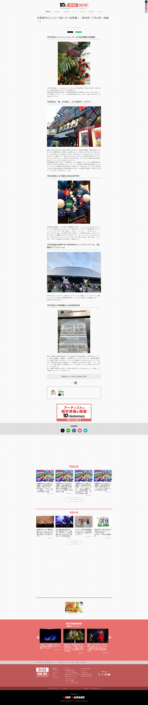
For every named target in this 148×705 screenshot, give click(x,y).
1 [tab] (68, 656)
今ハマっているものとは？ (72, 682)
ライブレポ (66, 11)
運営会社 (65, 688)
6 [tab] (80, 656)
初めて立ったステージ (71, 676)
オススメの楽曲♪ (69, 680)
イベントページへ (74, 499)
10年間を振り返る (70, 670)
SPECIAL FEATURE (86, 676)
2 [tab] (70, 656)
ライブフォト (84, 672)
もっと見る (74, 542)
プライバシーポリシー (76, 688)
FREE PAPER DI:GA (86, 674)
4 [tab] (75, 656)
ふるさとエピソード (70, 678)
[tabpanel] (50, 641)
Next (109, 637)
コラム (74, 11)
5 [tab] (77, 656)
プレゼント (92, 11)
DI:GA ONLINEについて (54, 688)
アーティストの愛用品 (71, 672)
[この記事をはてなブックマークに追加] (85, 431)
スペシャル (83, 11)
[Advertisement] (74, 448)
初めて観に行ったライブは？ (72, 674)
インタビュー (56, 11)
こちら (57, 299)
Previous (38, 637)
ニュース (100, 11)
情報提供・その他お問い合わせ (92, 688)
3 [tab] (73, 656)
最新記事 (48, 11)
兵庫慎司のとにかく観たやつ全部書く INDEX (74, 376)
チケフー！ (84, 670)
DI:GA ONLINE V (86, 668)
